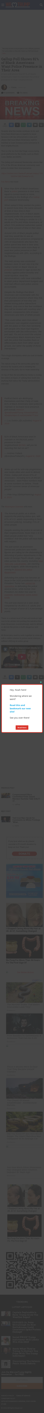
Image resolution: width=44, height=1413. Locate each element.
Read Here (22, 727)
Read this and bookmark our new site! (20, 708)
